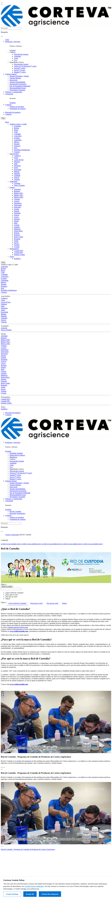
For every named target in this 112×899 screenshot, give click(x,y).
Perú (3, 118)
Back (7, 122)
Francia (16, 215)
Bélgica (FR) (18, 193)
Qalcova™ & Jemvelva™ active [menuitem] (25, 66)
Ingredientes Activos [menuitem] (17, 62)
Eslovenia (17, 207)
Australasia (13, 181)
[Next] (4, 767)
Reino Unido (18, 237)
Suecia (16, 243)
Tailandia (17, 175)
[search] (2, 36)
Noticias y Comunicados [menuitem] (13, 92)
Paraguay (17, 146)
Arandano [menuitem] (17, 56)
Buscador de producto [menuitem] (12, 112)
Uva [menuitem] (15, 60)
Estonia (16, 211)
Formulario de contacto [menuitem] (18, 109)
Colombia (17, 134)
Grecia (16, 217)
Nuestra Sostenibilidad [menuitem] (17, 82)
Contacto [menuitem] (8, 105)
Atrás (7, 40)
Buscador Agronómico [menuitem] (17, 513)
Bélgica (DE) (18, 197)
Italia (15, 223)
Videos (7, 599)
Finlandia (17, 213)
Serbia (16, 241)
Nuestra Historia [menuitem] (15, 78)
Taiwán (16, 177)
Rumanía (17, 239)
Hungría (17, 219)
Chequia (17, 199)
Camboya (17, 156)
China (16, 158)
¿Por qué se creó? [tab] (52, 603)
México (16, 142)
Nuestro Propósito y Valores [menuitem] (19, 76)
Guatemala (17, 140)
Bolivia (16, 128)
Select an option (7, 586)
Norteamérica (14, 249)
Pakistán (17, 173)
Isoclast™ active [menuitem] (19, 68)
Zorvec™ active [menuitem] (19, 70)
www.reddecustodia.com (19, 631)
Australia (17, 183)
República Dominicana (22, 150)
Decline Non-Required (50, 894)
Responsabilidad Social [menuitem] (18, 88)
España (16, 209)
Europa (12, 187)
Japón (16, 168)
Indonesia (17, 166)
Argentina (17, 126)
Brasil (16, 130)
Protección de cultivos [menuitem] (17, 455)
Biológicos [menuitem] (13, 457)
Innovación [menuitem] (13, 80)
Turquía (16, 245)
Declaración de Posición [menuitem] (18, 84)
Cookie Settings (12, 894)
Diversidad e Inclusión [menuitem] (17, 90)
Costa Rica (18, 136)
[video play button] (2, 769)
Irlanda (16, 221)
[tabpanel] (56, 622)
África (12, 257)
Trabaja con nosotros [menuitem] (17, 107)
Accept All (30, 894)
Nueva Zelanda (19, 185)
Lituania (17, 227)
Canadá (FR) (18, 253)
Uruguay (17, 152)
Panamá (16, 144)
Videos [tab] (64, 603)
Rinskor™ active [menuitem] (20, 72)
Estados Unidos (19, 255)
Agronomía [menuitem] (9, 94)
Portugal (17, 235)
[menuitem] (13, 50)
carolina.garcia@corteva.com (18, 627)
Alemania (17, 189)
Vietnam (17, 179)
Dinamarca (18, 203)
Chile (16, 132)
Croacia (16, 201)
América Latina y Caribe (18, 124)
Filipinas (17, 162)
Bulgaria (17, 191)
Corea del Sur (19, 160)
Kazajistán (17, 170)
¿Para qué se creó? (11, 595)
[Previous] (2, 767)
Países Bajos (18, 231)
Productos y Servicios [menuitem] (12, 42)
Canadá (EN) (18, 251)
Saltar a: (3, 584)
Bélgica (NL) (18, 195)
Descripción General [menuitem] (21, 54)
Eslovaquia (18, 205)
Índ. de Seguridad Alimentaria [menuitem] (20, 86)
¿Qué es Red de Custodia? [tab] (17, 603)
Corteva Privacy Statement (34, 886)
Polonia (16, 233)
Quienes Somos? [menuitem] (11, 74)
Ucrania (16, 247)
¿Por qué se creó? (11, 597)
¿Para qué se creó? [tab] (36, 603)
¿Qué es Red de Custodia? (14, 593)
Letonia (16, 225)
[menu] (2, 2)
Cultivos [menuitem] (12, 52)
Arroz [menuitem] (16, 58)
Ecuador (17, 138)
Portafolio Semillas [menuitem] (16, 453)
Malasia (16, 171)
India (16, 164)
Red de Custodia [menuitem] (15, 511)
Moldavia (17, 229)
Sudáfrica (17, 258)
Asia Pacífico (14, 154)
